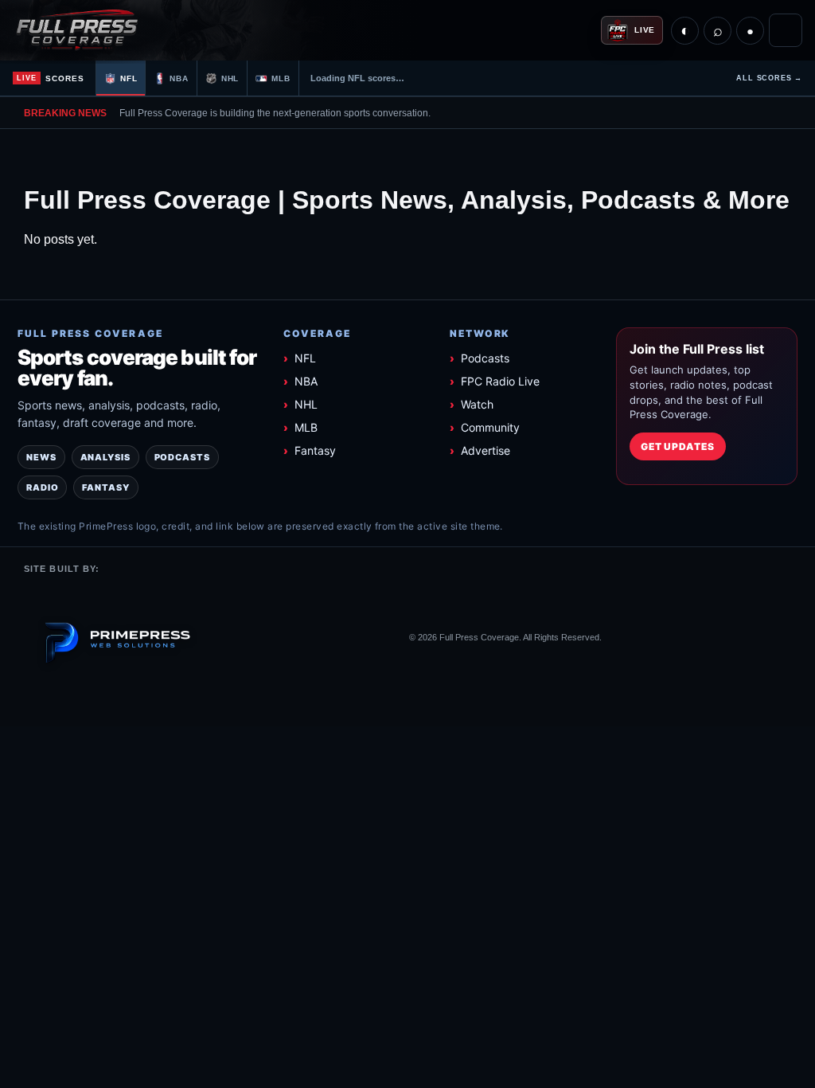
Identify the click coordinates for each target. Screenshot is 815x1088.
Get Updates (678, 446)
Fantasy (315, 450)
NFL (305, 358)
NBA (306, 381)
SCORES (50, 78)
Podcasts (485, 358)
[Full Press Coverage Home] (100, 30)
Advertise (485, 450)
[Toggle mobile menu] (785, 30)
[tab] (121, 78)
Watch (477, 404)
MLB (306, 427)
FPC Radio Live (500, 381)
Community (490, 427)
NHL (306, 404)
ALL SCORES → (769, 78)
